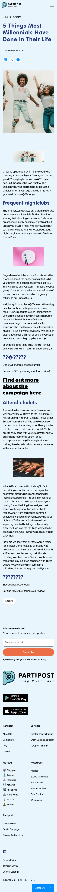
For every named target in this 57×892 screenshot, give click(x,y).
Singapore (12, 770)
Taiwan (10, 775)
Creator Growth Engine (42, 734)
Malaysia (11, 785)
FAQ (5, 746)
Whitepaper (36, 800)
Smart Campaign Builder (42, 740)
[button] (51, 5)
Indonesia (11, 780)
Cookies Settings (11, 872)
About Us (7, 734)
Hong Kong (12, 795)
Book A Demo (9, 823)
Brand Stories (37, 782)
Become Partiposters (13, 835)
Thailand (11, 804)
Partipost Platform (39, 746)
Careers (6, 751)
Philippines (12, 790)
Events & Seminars (39, 777)
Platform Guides (38, 788)
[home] (11, 5)
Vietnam (11, 799)
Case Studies (37, 794)
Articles (34, 771)
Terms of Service (10, 866)
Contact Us (8, 740)
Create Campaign (11, 829)
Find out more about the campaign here (22, 386)
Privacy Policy (9, 860)
